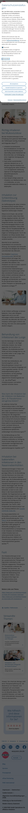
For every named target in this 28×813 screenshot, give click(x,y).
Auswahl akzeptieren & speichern (14, 87)
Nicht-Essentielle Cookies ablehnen (14, 91)
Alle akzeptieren (14, 84)
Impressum (10, 100)
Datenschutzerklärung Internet (19, 100)
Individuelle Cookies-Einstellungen (14, 94)
